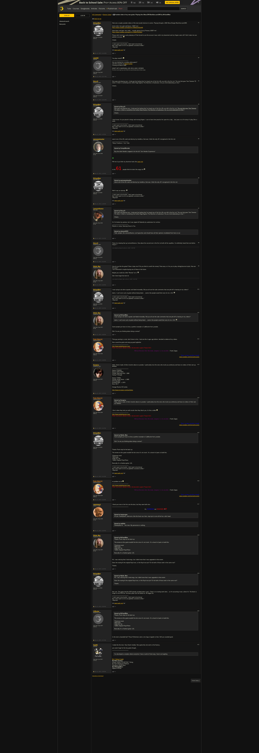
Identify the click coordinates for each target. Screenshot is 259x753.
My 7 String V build (117, 659)
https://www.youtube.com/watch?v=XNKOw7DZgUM (127, 27)
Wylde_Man (96, 266)
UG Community (96, 14)
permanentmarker (98, 139)
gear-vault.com (118, 50)
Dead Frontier (128, 64)
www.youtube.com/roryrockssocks (189, 357)
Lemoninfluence (98, 208)
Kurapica (96, 365)
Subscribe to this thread (97, 675)
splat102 (95, 58)
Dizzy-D (95, 81)
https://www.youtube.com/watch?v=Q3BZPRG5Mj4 (127, 32)
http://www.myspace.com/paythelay (122, 390)
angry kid (140, 161)
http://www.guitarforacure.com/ (121, 346)
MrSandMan (97, 23)
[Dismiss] (198, 2)
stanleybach (97, 504)
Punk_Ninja (96, 339)
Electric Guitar (107, 14)
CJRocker (96, 611)
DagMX (95, 645)
